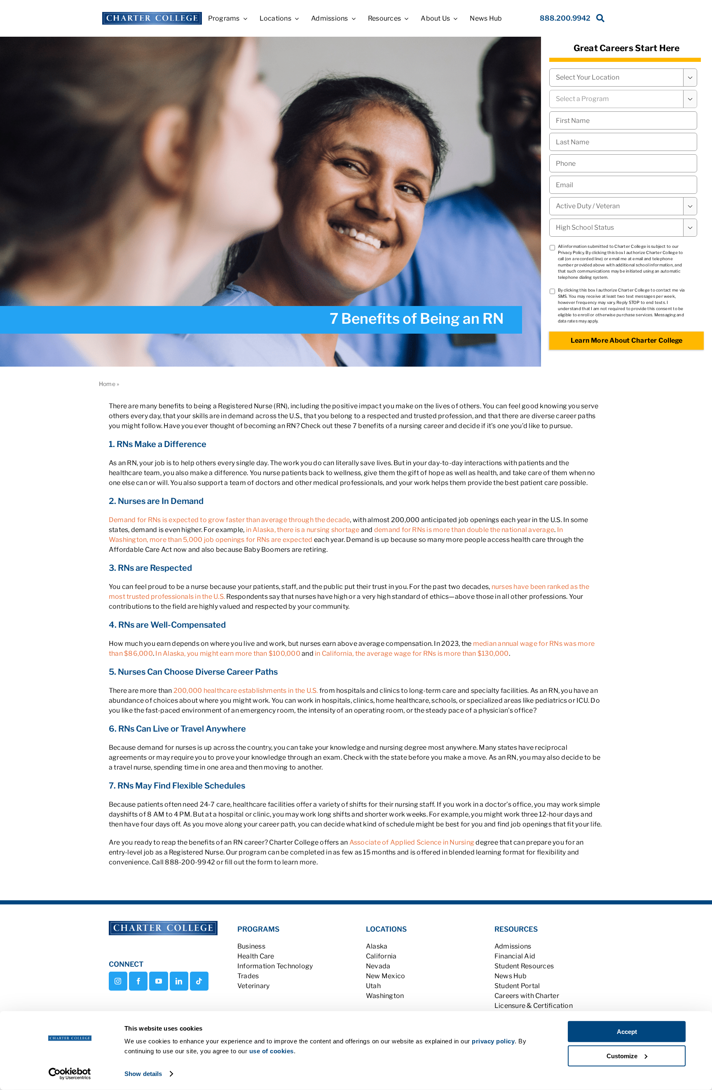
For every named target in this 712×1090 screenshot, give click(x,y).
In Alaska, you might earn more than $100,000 (227, 653)
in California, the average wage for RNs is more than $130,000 (412, 653)
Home (107, 383)
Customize (622, 1055)
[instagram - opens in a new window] (118, 981)
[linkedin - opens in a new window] (179, 981)
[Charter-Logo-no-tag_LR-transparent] (151, 15)
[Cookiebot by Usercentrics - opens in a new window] (70, 1074)
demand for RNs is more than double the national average (464, 530)
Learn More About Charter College (627, 340)
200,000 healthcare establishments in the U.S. (245, 690)
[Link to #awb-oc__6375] (598, 20)
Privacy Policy (571, 252)
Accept (627, 1031)
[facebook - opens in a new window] (138, 981)
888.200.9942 (565, 18)
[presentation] (623, 163)
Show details (143, 1073)
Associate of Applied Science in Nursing (411, 842)
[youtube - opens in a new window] (158, 981)
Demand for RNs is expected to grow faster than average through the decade (229, 520)
